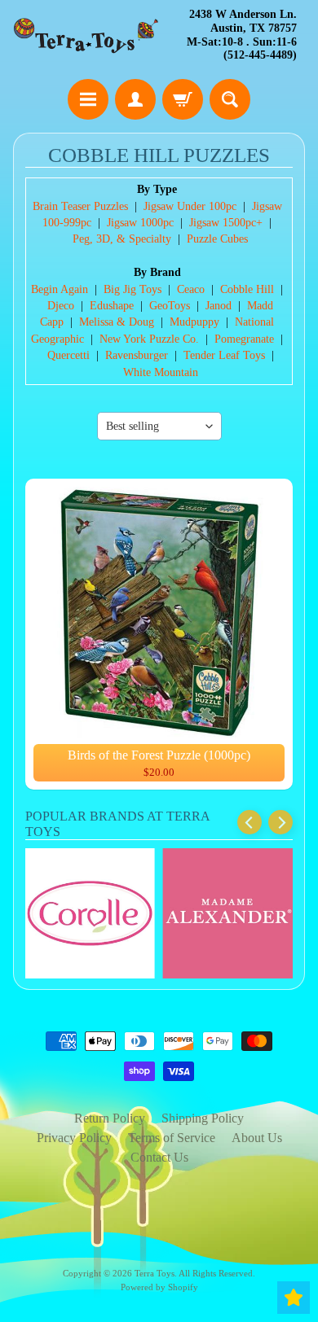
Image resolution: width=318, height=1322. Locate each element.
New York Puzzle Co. (149, 339)
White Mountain (160, 372)
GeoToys (169, 306)
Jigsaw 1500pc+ (226, 223)
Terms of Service (171, 1138)
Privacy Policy (74, 1138)
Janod (218, 306)
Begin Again (59, 289)
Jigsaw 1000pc (140, 223)
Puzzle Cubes (217, 239)
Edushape (112, 306)
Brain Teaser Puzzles (80, 206)
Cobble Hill (247, 289)
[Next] (280, 822)
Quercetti (68, 355)
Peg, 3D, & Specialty (122, 239)
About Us (257, 1138)
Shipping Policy (202, 1118)
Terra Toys (154, 1273)
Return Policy (109, 1118)
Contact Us (159, 1157)
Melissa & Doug (116, 322)
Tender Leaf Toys (224, 355)
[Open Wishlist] (293, 1297)
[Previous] (249, 822)
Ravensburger (136, 355)
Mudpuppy (194, 322)
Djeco (60, 306)
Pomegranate (244, 339)
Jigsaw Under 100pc (190, 206)
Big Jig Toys (132, 289)
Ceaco (191, 289)
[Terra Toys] (86, 36)
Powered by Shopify (159, 1287)
